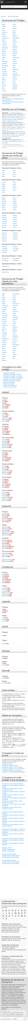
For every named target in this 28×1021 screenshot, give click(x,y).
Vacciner (4, 85)
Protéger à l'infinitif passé (8, 851)
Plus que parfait (8, 437)
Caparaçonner (16, 57)
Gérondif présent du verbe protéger (11, 862)
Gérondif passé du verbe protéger (10, 863)
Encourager (5, 65)
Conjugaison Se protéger (8, 772)
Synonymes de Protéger (13, 20)
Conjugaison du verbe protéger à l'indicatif (12, 784)
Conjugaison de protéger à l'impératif (12, 379)
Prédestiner (5, 75)
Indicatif (5, 392)
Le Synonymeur (10, 2)
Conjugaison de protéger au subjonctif (12, 376)
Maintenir (15, 46)
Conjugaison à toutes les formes (13, 754)
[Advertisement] (14, 12)
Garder (14, 40)
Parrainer (4, 42)
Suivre (14, 44)
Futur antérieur (7, 490)
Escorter (15, 61)
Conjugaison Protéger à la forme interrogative (13, 768)
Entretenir (15, 48)
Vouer (3, 77)
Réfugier (4, 26)
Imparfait (5, 424)
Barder (14, 32)
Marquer (4, 79)
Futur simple (6, 477)
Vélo (9, 940)
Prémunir (15, 79)
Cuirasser (4, 36)
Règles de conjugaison (12, 715)
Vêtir (3, 59)
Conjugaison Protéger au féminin (10, 765)
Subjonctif (6, 505)
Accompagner (16, 38)
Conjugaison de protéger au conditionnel (13, 377)
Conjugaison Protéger (7, 764)
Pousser (4, 67)
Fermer (4, 55)
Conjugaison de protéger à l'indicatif (12, 374)
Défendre (15, 87)
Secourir (15, 89)
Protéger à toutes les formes (10, 385)
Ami (2, 932)
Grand (24, 938)
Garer (3, 28)
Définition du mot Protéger (13, 109)
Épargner (15, 51)
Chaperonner (5, 38)
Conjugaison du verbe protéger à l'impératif (12, 838)
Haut (9, 938)
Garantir (15, 28)
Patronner (15, 42)
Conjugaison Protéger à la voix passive (11, 770)
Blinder (3, 34)
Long (3, 938)
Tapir (14, 30)
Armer (14, 81)
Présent (5, 398)
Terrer (3, 30)
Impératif (6, 601)
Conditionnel (7, 566)
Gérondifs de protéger (8, 384)
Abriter (3, 24)
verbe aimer (10, 724)
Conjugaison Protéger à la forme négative (12, 767)
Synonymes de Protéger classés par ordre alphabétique (12, 281)
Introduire (15, 73)
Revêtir (14, 59)
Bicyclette (4, 940)
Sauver (4, 49)
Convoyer (4, 63)
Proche (3, 930)
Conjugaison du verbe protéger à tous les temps (13, 778)
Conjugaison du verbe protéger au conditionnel (13, 829)
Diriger (3, 40)
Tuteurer (4, 90)
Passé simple (7, 450)
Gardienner (15, 69)
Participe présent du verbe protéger (11, 855)
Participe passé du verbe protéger (10, 857)
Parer (3, 87)
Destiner (15, 77)
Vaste (6, 938)
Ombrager (4, 73)
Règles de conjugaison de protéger (11, 380)
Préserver (4, 44)
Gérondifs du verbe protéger (9, 860)
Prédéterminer (16, 75)
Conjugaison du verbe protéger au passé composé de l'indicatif (12, 789)
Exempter (15, 85)
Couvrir (14, 24)
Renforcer (15, 36)
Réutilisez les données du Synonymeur (13, 980)
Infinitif (5, 626)
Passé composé (8, 411)
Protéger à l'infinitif (6, 848)
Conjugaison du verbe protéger (11, 368)
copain (6, 932)
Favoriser (15, 63)
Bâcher (14, 55)
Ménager (15, 49)
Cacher (14, 26)
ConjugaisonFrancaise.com (8, 762)
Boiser (14, 34)
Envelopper (5, 61)
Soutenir (4, 69)
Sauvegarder (5, 48)
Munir (3, 83)
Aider (14, 65)
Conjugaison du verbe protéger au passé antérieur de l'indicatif (12, 801)
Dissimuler (4, 32)
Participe (6, 650)
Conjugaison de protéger (9, 373)
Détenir (4, 53)
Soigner (4, 51)
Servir (14, 67)
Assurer (4, 81)
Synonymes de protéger (9, 382)
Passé (4, 525)
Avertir (14, 83)
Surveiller (4, 71)
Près (8, 930)
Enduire (4, 57)
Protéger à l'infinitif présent (8, 849)
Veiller (14, 71)
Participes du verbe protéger (9, 854)
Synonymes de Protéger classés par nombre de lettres (12, 155)
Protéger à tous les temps (9, 387)
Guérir (3, 89)
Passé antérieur (8, 464)
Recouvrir (15, 53)
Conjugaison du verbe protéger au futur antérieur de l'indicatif (11, 808)
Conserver (4, 46)
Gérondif (6, 670)
